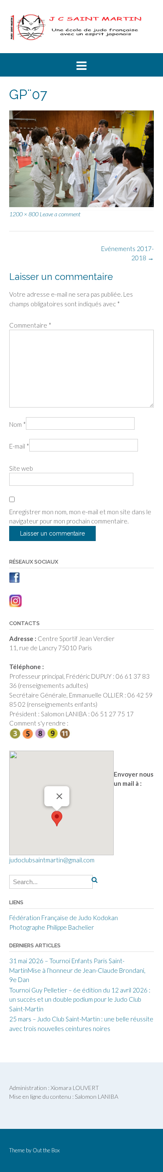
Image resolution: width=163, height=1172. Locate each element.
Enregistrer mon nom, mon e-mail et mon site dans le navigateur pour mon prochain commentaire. (80, 516)
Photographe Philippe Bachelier (51, 927)
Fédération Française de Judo (50, 917)
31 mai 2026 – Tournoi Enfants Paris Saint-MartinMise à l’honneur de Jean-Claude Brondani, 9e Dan (77, 970)
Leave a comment (60, 214)
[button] (57, 819)
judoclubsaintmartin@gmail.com (51, 860)
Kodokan (105, 917)
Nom (17, 424)
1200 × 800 (23, 214)
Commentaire (30, 325)
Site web (21, 468)
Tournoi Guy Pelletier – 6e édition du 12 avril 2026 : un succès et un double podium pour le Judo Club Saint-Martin (79, 999)
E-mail (19, 446)
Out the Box (46, 1150)
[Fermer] (59, 796)
